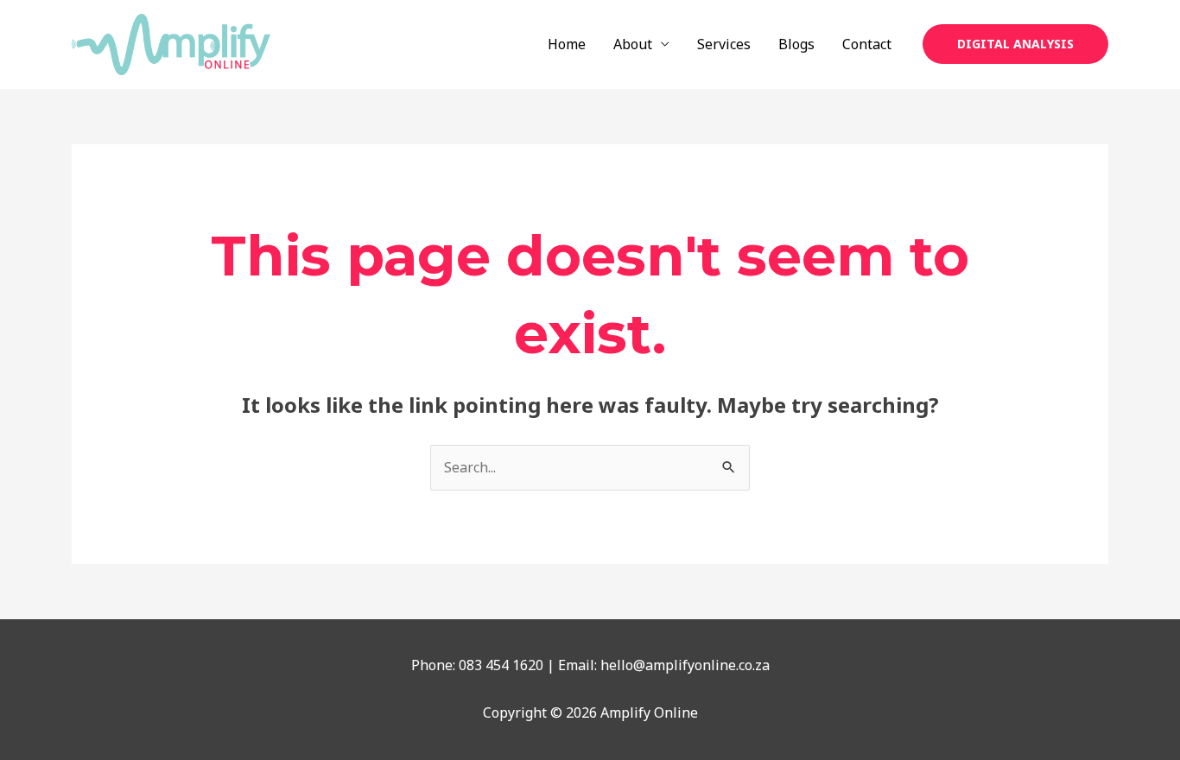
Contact (866, 44)
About (632, 44)
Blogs (796, 44)
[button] (1015, 44)
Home (567, 44)
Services (724, 44)
